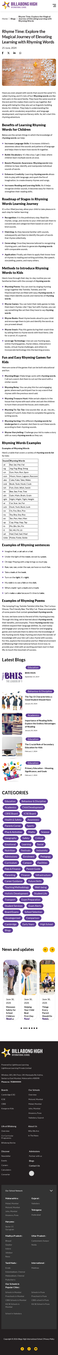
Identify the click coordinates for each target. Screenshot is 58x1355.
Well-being (41, 887)
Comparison (32, 917)
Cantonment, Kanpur (40, 1241)
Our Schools (34, 1090)
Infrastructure (43, 875)
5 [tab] (34, 1028)
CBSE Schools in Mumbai (15, 1300)
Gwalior (8, 1245)
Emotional (10, 844)
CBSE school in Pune (40, 1300)
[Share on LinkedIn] (14, 53)
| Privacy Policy (48, 1339)
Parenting (10, 875)
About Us (32, 1126)
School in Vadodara (13, 1313)
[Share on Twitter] (8, 53)
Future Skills (35, 881)
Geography (10, 838)
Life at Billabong (8, 1126)
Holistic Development (16, 893)
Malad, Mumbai (35, 1104)
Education (33, 667)
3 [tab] (27, 1028)
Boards (4, 1090)
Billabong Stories (8, 1143)
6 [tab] (36, 1028)
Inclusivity (41, 850)
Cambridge (10, 924)
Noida (34, 1245)
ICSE (3, 1099)
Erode (7, 1268)
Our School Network (14, 1191)
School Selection (33, 911)
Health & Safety (13, 819)
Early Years (28, 924)
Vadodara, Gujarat (36, 1118)
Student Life (40, 893)
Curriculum (11, 862)
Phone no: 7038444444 (11, 1082)
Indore (8, 1248)
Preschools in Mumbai (14, 1296)
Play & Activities (13, 831)
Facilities (42, 862)
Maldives (35, 1268)
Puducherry (10, 1279)
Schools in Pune (38, 1292)
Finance (25, 875)
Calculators (6, 1170)
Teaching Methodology (17, 887)
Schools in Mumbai (13, 1292)
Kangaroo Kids (7, 1108)
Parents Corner (13, 825)
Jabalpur (9, 1252)
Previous (45, 950)
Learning (26, 844)
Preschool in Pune (39, 1296)
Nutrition (10, 850)
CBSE (3, 1104)
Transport (10, 899)
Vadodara (35, 1203)
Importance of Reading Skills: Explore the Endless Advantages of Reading (40, 723)
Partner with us (35, 1156)
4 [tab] (32, 1028)
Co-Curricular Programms (7, 1137)
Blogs (13, 18)
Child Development (32, 807)
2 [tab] (23, 1028)
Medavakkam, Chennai (14, 1276)
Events (4, 1160)
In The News (33, 1135)
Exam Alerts (35, 905)
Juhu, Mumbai (34, 1108)
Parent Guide (33, 868)
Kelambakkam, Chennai (15, 1272)
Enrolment (28, 856)
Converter (5, 1174)
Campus (27, 862)
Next (52, 950)
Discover (5, 1151)
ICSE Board (30, 813)
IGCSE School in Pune (40, 1304)
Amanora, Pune (34, 1113)
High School (46, 924)
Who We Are (33, 1131)
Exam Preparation (30, 899)
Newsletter (6, 1156)
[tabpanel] (11, 990)
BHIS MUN (30, 672)
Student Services (14, 905)
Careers (4, 1165)
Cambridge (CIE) (8, 1094)
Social (40, 844)
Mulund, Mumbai (35, 1099)
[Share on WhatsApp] (20, 53)
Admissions (11, 856)
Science (45, 831)
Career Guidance (13, 881)
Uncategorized (12, 917)
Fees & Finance (12, 868)
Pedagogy (45, 856)
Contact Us (34, 1165)
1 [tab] (21, 1028)
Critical (39, 838)
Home (5, 18)
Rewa (7, 1256)
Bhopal (8, 1241)
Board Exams (12, 911)
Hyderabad (36, 1215)
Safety (26, 838)
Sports (30, 825)
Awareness (33, 819)
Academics (33, 715)
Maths (31, 831)
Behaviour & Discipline (40, 691)
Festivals (25, 850)
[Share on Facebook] (2, 53)
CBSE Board (11, 813)
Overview (32, 1094)
